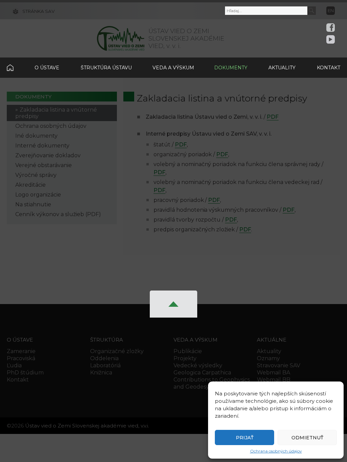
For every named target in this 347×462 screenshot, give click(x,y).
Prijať (244, 438)
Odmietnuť (307, 438)
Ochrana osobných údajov (276, 451)
